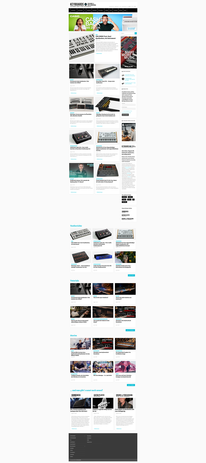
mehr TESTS (131, 275)
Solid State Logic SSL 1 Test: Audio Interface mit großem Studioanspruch (80, 148)
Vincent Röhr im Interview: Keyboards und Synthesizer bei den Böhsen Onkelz (80, 354)
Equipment (129, 173)
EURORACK (89, 10)
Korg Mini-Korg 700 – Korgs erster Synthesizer (105, 81)
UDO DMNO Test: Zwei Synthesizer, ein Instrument (106, 37)
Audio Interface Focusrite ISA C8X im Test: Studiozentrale (102, 266)
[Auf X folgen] (133, 6)
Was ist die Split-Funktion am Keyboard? (123, 298)
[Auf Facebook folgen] (130, 6)
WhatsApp (128, 6)
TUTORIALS (115, 10)
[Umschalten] (84, 435)
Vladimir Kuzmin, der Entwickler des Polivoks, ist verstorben (80, 376)
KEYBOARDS (73, 10)
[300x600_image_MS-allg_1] (129, 52)
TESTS (111, 10)
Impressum (117, 6)
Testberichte (76, 226)
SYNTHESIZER (80, 10)
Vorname (123, 103)
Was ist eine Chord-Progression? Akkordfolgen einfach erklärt (79, 321)
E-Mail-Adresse (124, 107)
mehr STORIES (131, 385)
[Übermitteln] (136, 33)
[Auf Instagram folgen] (132, 6)
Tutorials (129, 176)
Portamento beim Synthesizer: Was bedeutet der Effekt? (79, 81)
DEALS (125, 10)
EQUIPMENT (95, 10)
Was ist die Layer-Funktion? (100, 297)
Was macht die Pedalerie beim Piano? (101, 321)
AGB (120, 6)
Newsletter (111, 6)
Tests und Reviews (128, 167)
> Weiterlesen (99, 53)
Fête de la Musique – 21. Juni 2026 (102, 375)
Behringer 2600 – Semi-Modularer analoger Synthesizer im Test (80, 266)
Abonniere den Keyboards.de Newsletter (123, 321)
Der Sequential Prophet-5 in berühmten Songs (123, 353)
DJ (84, 10)
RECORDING (100, 10)
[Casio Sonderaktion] (103, 22)
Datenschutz (124, 6)
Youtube (124, 199)
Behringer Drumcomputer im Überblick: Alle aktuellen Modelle (81, 115)
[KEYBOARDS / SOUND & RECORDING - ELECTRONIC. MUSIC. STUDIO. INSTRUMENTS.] (83, 4)
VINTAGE (120, 10)
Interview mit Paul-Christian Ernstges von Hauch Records (123, 376)
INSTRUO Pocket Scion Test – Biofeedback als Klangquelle (123, 266)
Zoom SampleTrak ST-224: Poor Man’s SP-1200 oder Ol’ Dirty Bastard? (106, 181)
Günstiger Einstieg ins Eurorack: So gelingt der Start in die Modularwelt (105, 115)
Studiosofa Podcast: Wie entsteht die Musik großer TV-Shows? (79, 181)
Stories (127, 168)
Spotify (129, 6)
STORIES (106, 10)
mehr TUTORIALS (130, 330)
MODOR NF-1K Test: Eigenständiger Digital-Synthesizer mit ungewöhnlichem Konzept (107, 149)
